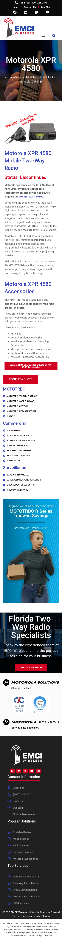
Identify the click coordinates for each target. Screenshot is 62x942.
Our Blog (45, 7)
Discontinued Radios (43, 77)
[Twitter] (36, 12)
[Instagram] (38, 771)
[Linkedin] (25, 12)
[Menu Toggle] (43, 35)
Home (15, 7)
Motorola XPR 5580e (31, 196)
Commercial (21, 77)
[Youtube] (47, 12)
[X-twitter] (25, 771)
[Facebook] (14, 12)
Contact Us (29, 7)
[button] (53, 35)
